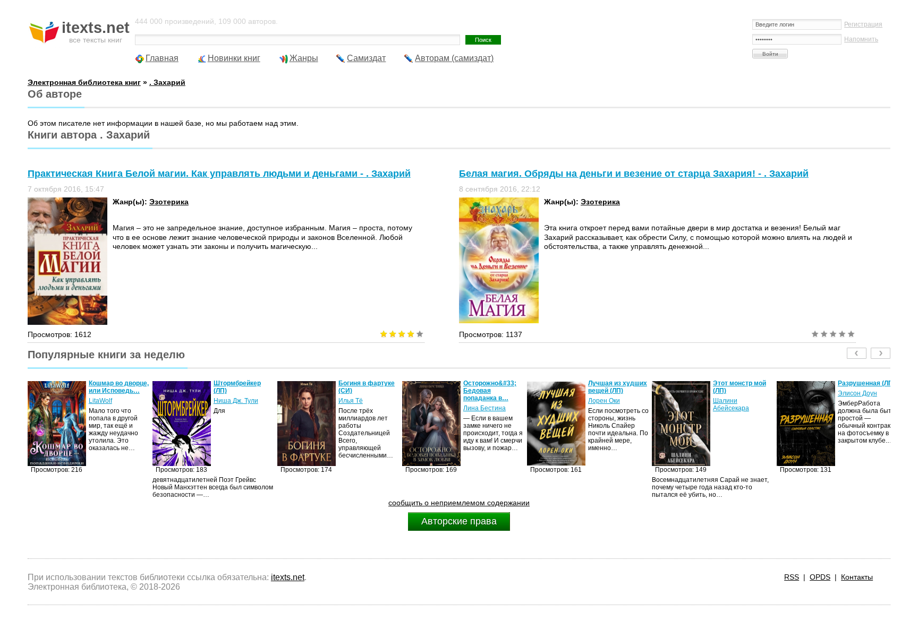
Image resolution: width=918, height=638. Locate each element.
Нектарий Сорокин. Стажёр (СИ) (867, 387)
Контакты (857, 577)
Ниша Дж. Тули (111, 400)
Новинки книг (234, 58)
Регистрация (863, 24)
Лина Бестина (359, 408)
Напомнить (861, 39)
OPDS (820, 577)
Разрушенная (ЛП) (741, 383)
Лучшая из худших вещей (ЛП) (492, 387)
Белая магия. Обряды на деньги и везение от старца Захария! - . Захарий (634, 173)
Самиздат (366, 58)
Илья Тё (226, 400)
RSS (791, 577)
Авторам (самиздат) (454, 58)
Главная (162, 58)
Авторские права (459, 521)
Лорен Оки (479, 400)
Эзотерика (169, 201)
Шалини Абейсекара (606, 404)
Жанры (304, 58)
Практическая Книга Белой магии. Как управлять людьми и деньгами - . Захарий (219, 173)
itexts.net (287, 577)
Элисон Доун (732, 393)
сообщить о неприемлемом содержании (459, 502)
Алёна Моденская (865, 400)
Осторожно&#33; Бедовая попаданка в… (365, 391)
